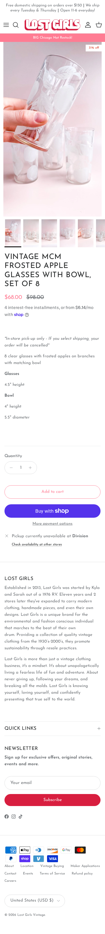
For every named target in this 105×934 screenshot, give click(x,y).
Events (28, 873)
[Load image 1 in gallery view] (52, 129)
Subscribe (52, 800)
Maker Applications (85, 866)
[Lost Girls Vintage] (52, 24)
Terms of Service (52, 873)
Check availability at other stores (37, 544)
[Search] (18, 25)
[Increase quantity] (32, 468)
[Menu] (6, 25)
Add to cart (52, 492)
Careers (10, 881)
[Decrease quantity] (10, 468)
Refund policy (82, 873)
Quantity (13, 456)
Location (27, 866)
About (9, 866)
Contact (10, 873)
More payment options (52, 524)
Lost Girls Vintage (31, 915)
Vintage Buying (52, 866)
